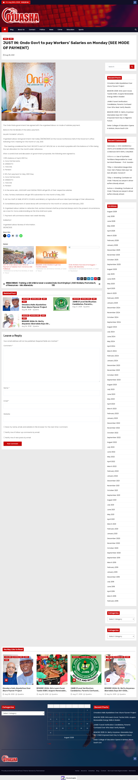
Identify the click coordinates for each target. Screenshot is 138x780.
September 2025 (114, 264)
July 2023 (110, 389)
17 (50, 724)
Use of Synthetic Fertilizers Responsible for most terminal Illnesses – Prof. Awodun (120, 159)
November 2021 (113, 485)
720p (109, 167)
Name (6, 388)
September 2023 (114, 380)
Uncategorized (43, 657)
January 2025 (112, 303)
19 (62, 724)
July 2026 (111, 216)
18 (56, 724)
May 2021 (110, 514)
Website (7, 414)
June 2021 (111, 509)
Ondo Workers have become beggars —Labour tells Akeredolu (83, 266)
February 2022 (113, 471)
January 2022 (112, 476)
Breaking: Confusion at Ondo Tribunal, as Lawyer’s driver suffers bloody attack (120, 180)
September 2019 (113, 558)
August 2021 (111, 500)
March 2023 (111, 408)
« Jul (49, 744)
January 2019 (112, 572)
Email (6, 401)
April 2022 (111, 461)
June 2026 (111, 221)
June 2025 (111, 279)
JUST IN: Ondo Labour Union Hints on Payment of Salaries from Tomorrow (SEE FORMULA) (17, 267)
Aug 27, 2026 (77, 307)
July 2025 (111, 274)
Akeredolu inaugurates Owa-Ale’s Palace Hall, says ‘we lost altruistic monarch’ (119, 170)
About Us (21, 30)
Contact (32, 30)
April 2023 (111, 404)
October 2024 (112, 317)
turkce (109, 188)
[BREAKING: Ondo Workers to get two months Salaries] (51, 255)
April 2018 (111, 591)
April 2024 (111, 346)
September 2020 (114, 553)
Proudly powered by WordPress (12, 771)
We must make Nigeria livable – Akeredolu (122, 771)
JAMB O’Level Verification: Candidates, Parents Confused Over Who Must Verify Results (119, 104)
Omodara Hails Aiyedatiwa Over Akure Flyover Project (34, 306)
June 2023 (111, 394)
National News (36, 299)
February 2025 (113, 298)
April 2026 (111, 231)
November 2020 (113, 543)
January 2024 (112, 360)
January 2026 (112, 245)
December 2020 (113, 538)
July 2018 (110, 582)
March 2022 (111, 466)
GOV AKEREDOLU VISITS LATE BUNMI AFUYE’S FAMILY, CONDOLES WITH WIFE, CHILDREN (120, 149)
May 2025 (111, 284)
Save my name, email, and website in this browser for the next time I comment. (36, 427)
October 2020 (112, 548)
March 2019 (111, 562)
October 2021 (112, 490)
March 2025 (112, 293)
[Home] (5, 29)
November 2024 (113, 312)
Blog (11, 30)
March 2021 (111, 524)
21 (75, 724)
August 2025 (112, 269)
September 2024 (114, 322)
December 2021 (113, 481)
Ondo (11, 39)
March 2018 (111, 596)
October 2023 (112, 375)
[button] (135, 29)
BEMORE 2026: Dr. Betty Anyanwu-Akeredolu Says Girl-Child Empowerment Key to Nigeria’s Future (119, 692)
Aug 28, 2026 (26, 310)
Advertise (91, 771)
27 (69, 728)
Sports (81, 30)
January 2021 (112, 533)
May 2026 (111, 226)
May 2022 (111, 457)
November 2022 (113, 428)
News (51, 30)
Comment (8, 345)
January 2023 (112, 418)
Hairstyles (111, 146)
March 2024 (112, 351)
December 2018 (113, 577)
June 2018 (111, 586)
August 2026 (112, 211)
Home (77, 771)
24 (50, 728)
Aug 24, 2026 (27, 326)
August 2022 (112, 442)
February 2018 (112, 601)
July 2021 (110, 505)
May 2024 (111, 341)
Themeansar (40, 771)
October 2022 (112, 433)
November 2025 (113, 255)
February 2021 (112, 529)
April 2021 (111, 519)
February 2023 (113, 413)
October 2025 (112, 260)
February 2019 (112, 567)
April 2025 (111, 288)
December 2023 (113, 365)
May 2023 (111, 399)
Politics (42, 30)
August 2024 (112, 327)
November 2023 (113, 370)
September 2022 (114, 437)
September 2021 (113, 495)
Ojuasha (35, 310)
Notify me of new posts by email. (18, 437)
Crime (60, 30)
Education (70, 30)
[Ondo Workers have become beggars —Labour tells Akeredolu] (84, 255)
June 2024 (111, 336)
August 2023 (112, 384)
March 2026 (112, 235)
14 (75, 719)
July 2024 (111, 332)
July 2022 (110, 447)
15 (81, 719)
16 (87, 719)
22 (81, 724)
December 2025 (113, 250)
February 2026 (113, 240)
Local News (26, 299)
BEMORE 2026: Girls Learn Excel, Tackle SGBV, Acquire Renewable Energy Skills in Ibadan (120, 94)
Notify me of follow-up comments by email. (22, 432)
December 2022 (113, 423)
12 (62, 719)
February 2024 (113, 356)
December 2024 (113, 308)
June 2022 (111, 452)
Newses (31, 771)
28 (75, 728)
